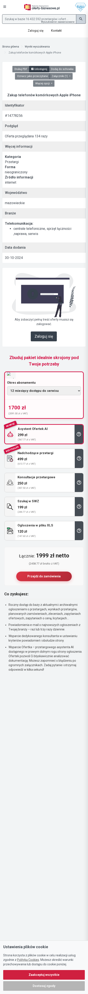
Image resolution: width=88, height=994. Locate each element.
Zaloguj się (44, 336)
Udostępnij (40, 69)
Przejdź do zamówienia (44, 576)
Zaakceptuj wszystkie (44, 974)
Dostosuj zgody (44, 986)
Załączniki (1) (60, 76)
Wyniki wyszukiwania (37, 46)
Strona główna (10, 46)
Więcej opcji (42, 83)
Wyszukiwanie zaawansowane (58, 22)
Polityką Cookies (28, 959)
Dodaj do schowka (62, 69)
